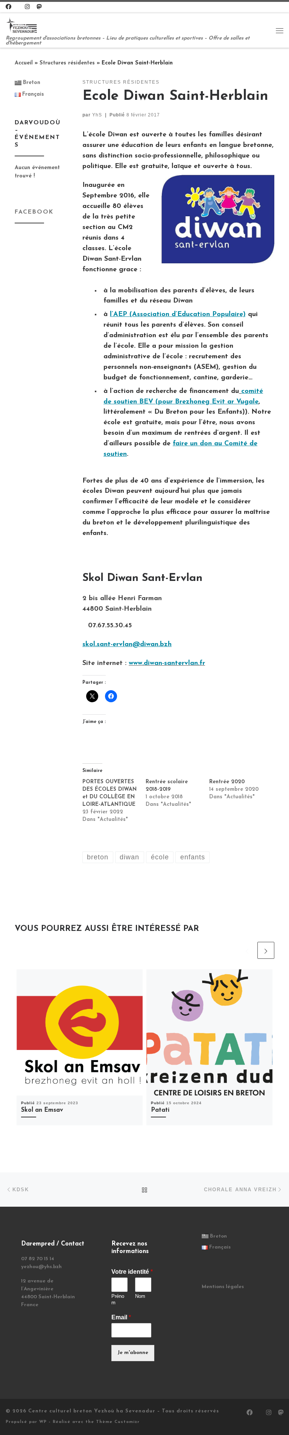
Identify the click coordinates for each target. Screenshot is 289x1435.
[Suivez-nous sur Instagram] (27, 7)
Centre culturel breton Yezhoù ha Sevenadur (91, 1411)
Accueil (24, 63)
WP (43, 1422)
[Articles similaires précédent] (247, 950)
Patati (160, 1110)
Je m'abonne (132, 1352)
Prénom (117, 1299)
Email (121, 1317)
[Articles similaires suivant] (265, 950)
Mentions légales (223, 1286)
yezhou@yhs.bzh (41, 1266)
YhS (97, 115)
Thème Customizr (118, 1422)
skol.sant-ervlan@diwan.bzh (127, 644)
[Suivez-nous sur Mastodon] (39, 7)
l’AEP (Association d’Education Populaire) (178, 314)
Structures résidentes (67, 63)
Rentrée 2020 (227, 782)
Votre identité (132, 1271)
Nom (140, 1296)
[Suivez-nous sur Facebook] (8, 7)
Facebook (34, 212)
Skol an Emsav (42, 1110)
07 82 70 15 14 (37, 1258)
